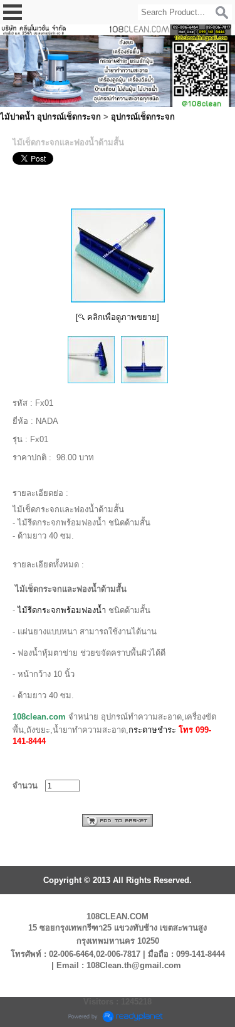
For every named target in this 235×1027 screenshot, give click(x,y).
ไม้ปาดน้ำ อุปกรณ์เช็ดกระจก (50, 116)
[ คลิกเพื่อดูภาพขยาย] (117, 317)
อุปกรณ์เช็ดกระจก (143, 116)
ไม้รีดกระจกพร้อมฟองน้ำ (62, 610)
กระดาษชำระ (152, 730)
